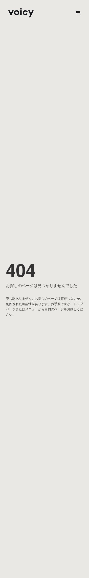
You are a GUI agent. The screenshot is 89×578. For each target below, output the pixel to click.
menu (78, 13)
